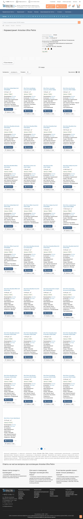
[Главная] (3, 25)
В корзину (9, 109)
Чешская (20, 497)
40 (28, 72)
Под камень (36, 493)
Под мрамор (36, 494)
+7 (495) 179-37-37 (8, 504)
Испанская (20, 491)
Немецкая (20, 498)
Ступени (51, 494)
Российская (20, 495)
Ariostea (51, 36)
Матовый (36, 497)
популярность (14, 72)
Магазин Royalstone (70, 491)
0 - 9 (67, 16)
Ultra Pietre (12, 98)
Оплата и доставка (70, 493)
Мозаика (52, 491)
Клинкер (51, 493)
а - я (63, 16)
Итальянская (21, 493)
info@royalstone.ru (8, 506)
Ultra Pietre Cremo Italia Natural (12, 418)
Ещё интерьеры (9, 62)
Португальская (21, 494)
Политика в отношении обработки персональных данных (41, 517)
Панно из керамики (54, 495)
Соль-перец (36, 495)
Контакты (68, 495)
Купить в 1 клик (10, 112)
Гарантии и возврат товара (71, 494)
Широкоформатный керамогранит (41, 491)
